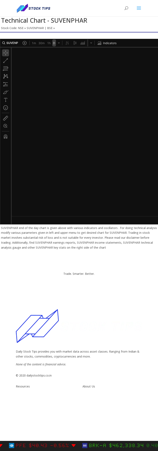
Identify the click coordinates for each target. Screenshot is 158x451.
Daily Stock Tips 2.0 (29, 397)
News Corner (24, 402)
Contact (87, 397)
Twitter (87, 402)
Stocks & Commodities (31, 407)
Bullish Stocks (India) (30, 417)
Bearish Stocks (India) (30, 422)
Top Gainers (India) (28, 432)
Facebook (89, 407)
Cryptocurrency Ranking (32, 412)
